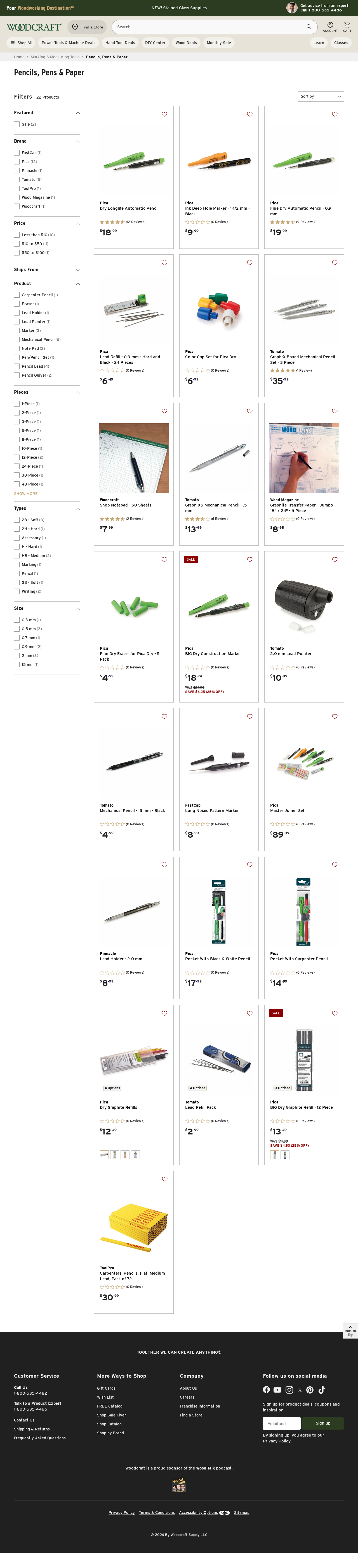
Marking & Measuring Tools (55, 57)
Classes (341, 42)
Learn (319, 42)
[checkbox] (17, 124)
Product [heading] (22, 283)
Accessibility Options (198, 1512)
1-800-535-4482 (30, 1393)
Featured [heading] (23, 112)
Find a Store (191, 1415)
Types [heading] (20, 508)
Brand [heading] (20, 141)
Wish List (105, 1397)
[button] (321, 96)
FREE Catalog (110, 1406)
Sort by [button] (307, 96)
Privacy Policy (277, 1441)
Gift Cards (106, 1388)
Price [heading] (19, 223)
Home (19, 57)
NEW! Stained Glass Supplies (179, 7)
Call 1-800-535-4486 (321, 10)
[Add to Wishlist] (164, 114)
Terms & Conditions (157, 1512)
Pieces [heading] (21, 392)
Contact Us (24, 1420)
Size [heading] (18, 608)
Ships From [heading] (26, 269)
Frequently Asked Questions (40, 1438)
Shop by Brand (110, 1433)
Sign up (323, 1423)
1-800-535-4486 (30, 1409)
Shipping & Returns (32, 1429)
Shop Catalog (109, 1424)
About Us (188, 1388)
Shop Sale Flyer (111, 1415)
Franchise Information (200, 1406)
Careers (187, 1397)
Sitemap (241, 1512)
